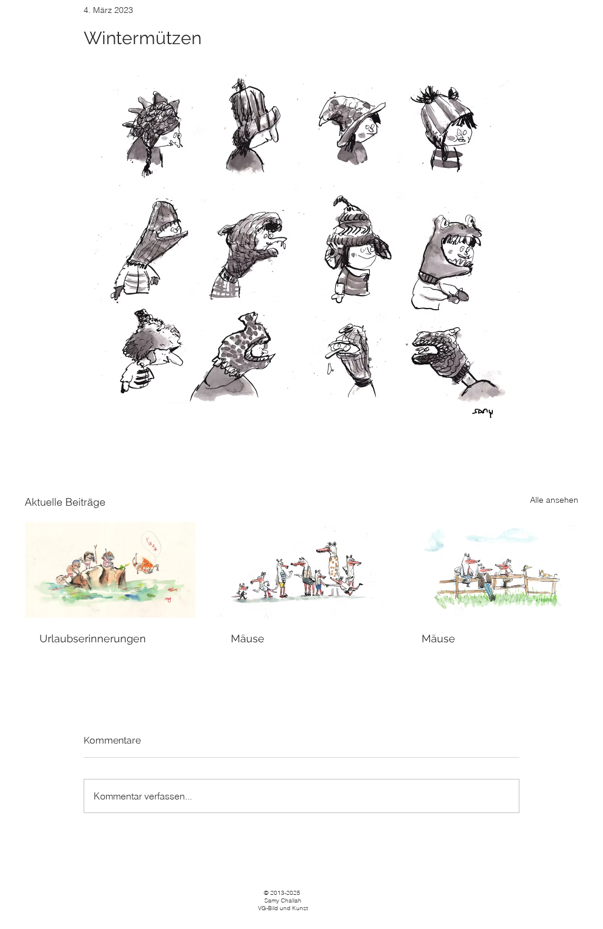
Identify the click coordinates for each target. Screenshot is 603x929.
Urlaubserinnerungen (92, 638)
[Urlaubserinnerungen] (110, 570)
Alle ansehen (554, 500)
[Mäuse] (302, 570)
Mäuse (247, 638)
